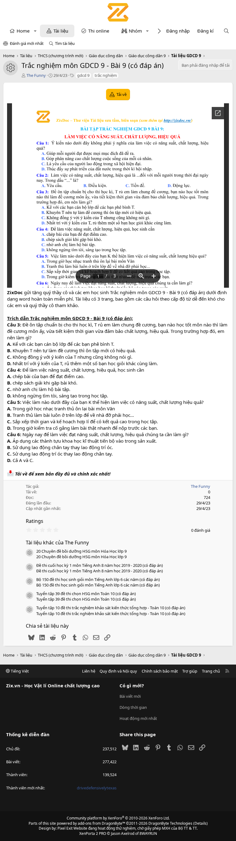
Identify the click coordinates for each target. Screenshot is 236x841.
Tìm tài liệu (65, 43)
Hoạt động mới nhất (138, 718)
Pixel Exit (65, 828)
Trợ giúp (189, 671)
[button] (35, 31)
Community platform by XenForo (118, 818)
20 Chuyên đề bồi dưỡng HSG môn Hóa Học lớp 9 (81, 551)
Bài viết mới (130, 696)
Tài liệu (60, 31)
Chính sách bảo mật (160, 671)
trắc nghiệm (106, 75)
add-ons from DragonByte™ (101, 823)
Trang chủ (211, 671)
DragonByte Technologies (170, 823)
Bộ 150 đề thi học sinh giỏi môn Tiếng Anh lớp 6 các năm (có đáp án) (98, 579)
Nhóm (135, 31)
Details (200, 823)
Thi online (98, 31)
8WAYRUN (148, 833)
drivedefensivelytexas (96, 788)
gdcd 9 (83, 75)
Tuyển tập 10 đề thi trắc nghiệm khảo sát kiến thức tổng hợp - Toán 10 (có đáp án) (110, 607)
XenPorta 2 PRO (92, 833)
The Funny (36, 75)
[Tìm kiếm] (226, 31)
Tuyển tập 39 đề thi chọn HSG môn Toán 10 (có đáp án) (86, 593)
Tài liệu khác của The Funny (57, 542)
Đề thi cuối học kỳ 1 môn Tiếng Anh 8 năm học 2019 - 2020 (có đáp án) (99, 565)
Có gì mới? (132, 685)
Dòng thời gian (133, 707)
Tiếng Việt (19, 671)
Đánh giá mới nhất (27, 43)
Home (23, 31)
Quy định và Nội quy (118, 671)
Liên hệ (88, 671)
